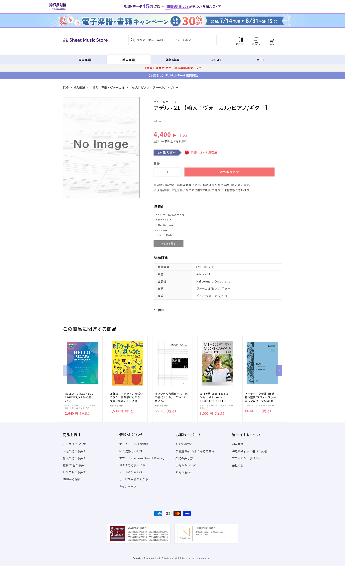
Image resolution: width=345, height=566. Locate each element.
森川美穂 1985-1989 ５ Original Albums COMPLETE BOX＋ (214, 397)
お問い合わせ (184, 472)
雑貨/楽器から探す (75, 465)
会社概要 (238, 465)
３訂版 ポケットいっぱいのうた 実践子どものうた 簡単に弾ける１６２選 (127, 397)
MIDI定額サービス (131, 451)
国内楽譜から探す (74, 451)
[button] (172, 40)
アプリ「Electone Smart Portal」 (142, 458)
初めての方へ (184, 444)
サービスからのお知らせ (135, 479)
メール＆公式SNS (130, 472)
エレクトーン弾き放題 (133, 444)
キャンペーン (128, 486)
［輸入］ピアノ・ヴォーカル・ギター (153, 87)
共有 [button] (161, 310)
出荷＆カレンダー (187, 465)
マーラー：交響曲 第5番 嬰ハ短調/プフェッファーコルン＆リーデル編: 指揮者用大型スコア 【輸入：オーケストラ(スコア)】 (260, 397)
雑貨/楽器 (172, 60)
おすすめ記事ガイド (132, 465)
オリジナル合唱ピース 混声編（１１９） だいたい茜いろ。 (171, 397)
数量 (157, 164)
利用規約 (238, 444)
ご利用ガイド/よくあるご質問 (194, 451)
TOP (66, 87)
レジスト (216, 60)
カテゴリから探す (74, 444)
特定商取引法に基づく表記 (249, 451)
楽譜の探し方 (184, 458)
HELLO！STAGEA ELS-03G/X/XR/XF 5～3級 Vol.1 (79, 397)
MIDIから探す (72, 479)
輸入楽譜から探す (74, 458)
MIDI (260, 60)
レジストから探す (74, 472)
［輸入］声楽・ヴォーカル (107, 87)
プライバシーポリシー (246, 458)
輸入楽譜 (128, 60)
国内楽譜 (84, 60)
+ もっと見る (168, 243)
